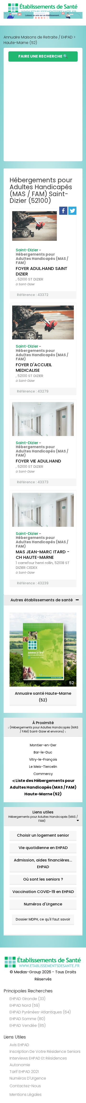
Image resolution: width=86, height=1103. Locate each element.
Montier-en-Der (43, 745)
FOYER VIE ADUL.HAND (38, 461)
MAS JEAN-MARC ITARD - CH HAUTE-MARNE (43, 554)
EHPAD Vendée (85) (28, 1025)
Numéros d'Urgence (43, 904)
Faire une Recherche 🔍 (43, 56)
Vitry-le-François (43, 759)
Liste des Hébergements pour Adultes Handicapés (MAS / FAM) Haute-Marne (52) (43, 787)
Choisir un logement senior (43, 835)
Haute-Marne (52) (20, 42)
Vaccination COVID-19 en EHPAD (43, 891)
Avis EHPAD (19, 1045)
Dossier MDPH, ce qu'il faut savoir (43, 919)
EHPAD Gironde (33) (27, 998)
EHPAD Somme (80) (27, 1019)
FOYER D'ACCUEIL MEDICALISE (34, 367)
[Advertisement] (43, 107)
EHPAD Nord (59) (25, 1005)
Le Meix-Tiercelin (43, 766)
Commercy (43, 773)
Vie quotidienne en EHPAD (43, 847)
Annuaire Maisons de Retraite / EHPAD (38, 37)
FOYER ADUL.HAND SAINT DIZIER (41, 271)
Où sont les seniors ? (43, 879)
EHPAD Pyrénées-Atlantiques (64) (40, 1012)
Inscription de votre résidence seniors (45, 1051)
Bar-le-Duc (43, 752)
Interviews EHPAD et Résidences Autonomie (38, 1061)
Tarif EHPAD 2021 (24, 1071)
